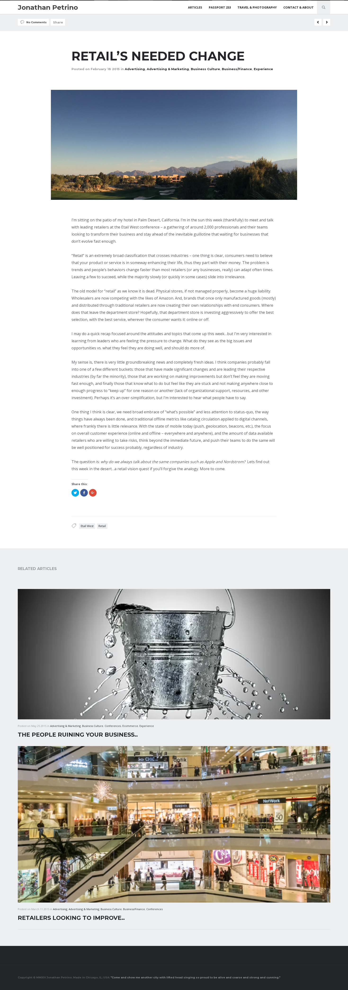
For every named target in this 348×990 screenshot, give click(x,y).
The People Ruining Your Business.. (78, 734)
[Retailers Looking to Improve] (326, 22)
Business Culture (205, 69)
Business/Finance (237, 69)
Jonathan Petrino (48, 7)
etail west (87, 526)
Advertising (135, 69)
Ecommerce (130, 726)
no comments (36, 22)
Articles (195, 7)
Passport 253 (220, 7)
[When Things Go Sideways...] (317, 22)
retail (102, 526)
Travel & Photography (257, 7)
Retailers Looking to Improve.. (71, 917)
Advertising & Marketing (168, 69)
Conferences (113, 726)
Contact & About (298, 7)
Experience (263, 69)
